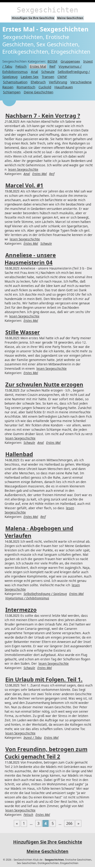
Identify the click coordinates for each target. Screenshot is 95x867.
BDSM (52, 61)
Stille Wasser (22, 332)
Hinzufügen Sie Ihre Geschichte (33, 18)
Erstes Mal (38, 66)
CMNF (62, 76)
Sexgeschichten (47, 10)
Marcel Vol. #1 (24, 185)
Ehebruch (38, 82)
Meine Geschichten (70, 18)
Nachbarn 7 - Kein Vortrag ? (42, 115)
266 (69, 823)
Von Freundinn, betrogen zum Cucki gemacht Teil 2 (46, 752)
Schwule (47, 71)
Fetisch (21, 66)
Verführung (58, 82)
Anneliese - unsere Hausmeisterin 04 (30, 258)
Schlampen (12, 92)
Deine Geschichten (38, 92)
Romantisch (26, 87)
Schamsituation (15, 82)
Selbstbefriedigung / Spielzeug (45, 594)
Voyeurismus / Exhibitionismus (27, 598)
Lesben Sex (30, 76)
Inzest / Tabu (33, 737)
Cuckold (45, 87)
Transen (48, 76)
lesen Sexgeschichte (23, 169)
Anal (34, 71)
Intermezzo (21, 609)
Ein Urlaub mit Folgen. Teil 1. (44, 679)
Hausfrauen (63, 87)
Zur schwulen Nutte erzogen (44, 384)
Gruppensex (70, 61)
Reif (52, 66)
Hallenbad (19, 454)
